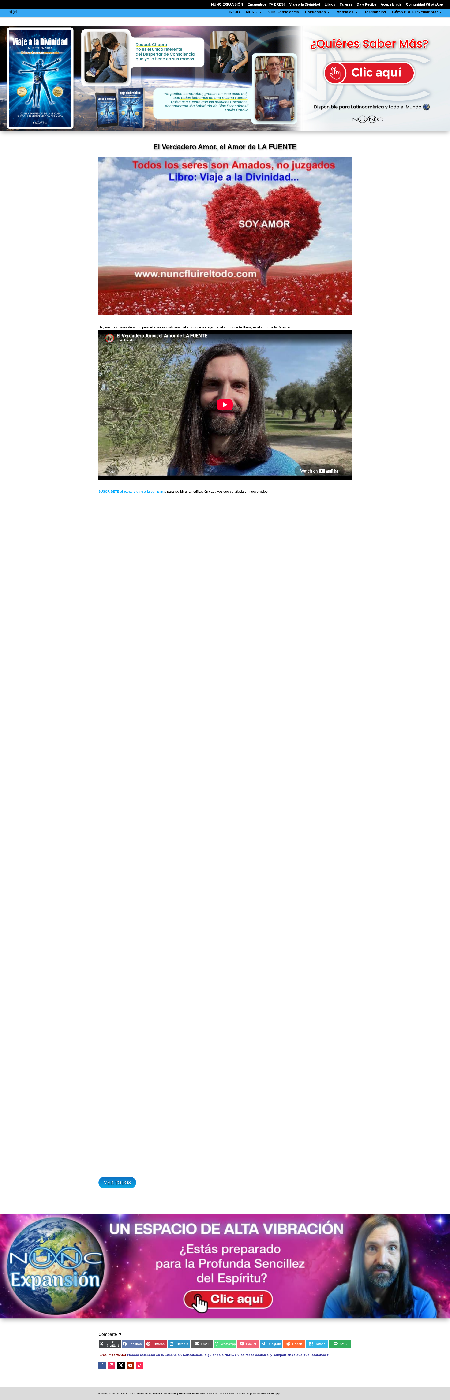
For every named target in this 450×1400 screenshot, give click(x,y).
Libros (330, 4)
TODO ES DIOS (225, 673)
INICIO (234, 12)
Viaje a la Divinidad (304, 4)
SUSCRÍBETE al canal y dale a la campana (131, 491)
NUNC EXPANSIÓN (227, 4)
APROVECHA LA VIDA (225, 1122)
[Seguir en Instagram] (111, 1365)
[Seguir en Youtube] (130, 1365)
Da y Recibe (366, 4)
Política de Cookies (164, 1393)
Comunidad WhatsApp (424, 4)
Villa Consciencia (283, 12)
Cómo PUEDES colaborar (415, 12)
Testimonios (375, 12)
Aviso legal (144, 1393)
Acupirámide (391, 4)
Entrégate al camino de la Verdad (225, 898)
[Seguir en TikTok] (139, 1365)
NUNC (251, 12)
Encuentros (315, 12)
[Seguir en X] (121, 1365)
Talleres (346, 4)
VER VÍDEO (114, 701)
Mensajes (345, 12)
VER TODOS (117, 1182)
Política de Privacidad (192, 1393)
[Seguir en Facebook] (102, 1365)
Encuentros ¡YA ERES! (266, 4)
